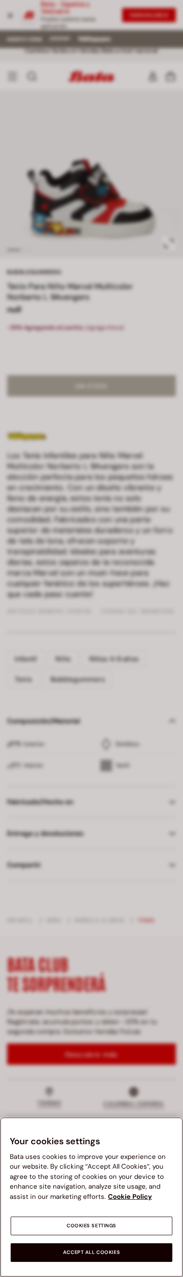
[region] (91, 1197)
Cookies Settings (91, 1225)
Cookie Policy (130, 1196)
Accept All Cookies (91, 1252)
